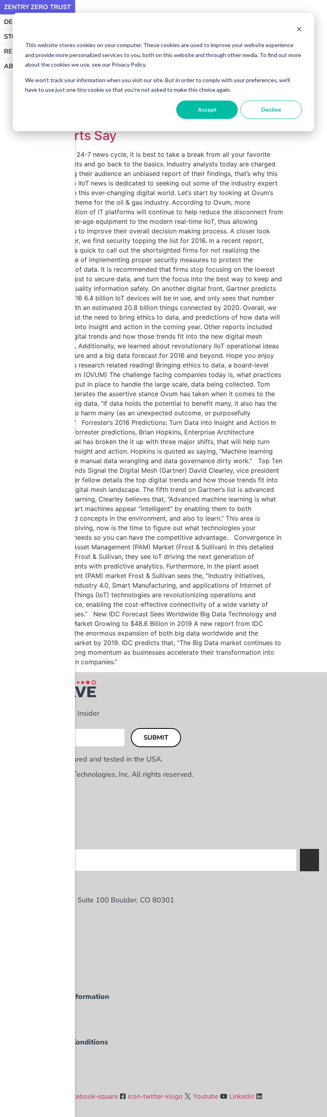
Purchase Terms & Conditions (58, 1042)
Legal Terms (28, 1087)
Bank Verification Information (58, 997)
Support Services (37, 1027)
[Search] (309, 860)
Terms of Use (30, 1072)
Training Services (37, 1012)
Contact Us (26, 981)
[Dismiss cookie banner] (299, 30)
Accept (207, 109)
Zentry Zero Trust (37, 7)
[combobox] (163, 860)
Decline (271, 109)
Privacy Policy (32, 1057)
